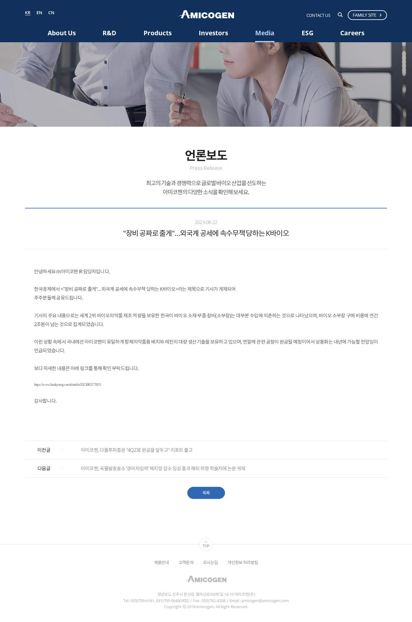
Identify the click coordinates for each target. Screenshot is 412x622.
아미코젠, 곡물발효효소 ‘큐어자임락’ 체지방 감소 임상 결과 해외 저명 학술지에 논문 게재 (163, 468)
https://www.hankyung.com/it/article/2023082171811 (67, 384)
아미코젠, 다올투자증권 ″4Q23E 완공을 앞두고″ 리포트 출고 (136, 450)
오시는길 (210, 562)
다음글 (43, 468)
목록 (206, 493)
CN (51, 13)
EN (39, 13)
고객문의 (186, 562)
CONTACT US (318, 15)
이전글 (43, 450)
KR (27, 13)
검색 (340, 14)
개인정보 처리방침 (242, 562)
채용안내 (161, 562)
